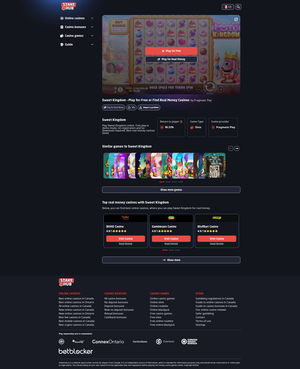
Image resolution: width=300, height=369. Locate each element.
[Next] (236, 148)
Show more (173, 260)
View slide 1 (162, 182)
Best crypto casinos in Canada (76, 325)
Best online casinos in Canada (76, 298)
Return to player (170, 121)
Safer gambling (205, 313)
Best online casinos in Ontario (76, 302)
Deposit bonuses (114, 306)
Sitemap (200, 325)
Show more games (171, 189)
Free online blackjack (162, 325)
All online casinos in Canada (75, 306)
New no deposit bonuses (119, 310)
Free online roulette (161, 321)
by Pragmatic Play (201, 100)
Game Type (196, 121)
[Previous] (230, 148)
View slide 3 (175, 182)
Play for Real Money (173, 59)
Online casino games (162, 298)
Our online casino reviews (211, 310)
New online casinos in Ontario (76, 313)
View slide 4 (181, 182)
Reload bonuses (113, 313)
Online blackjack (159, 310)
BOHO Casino (115, 226)
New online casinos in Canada (76, 310)
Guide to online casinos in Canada (216, 302)
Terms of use (203, 321)
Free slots (155, 317)
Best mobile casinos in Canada (77, 321)
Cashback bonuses (115, 317)
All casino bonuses (115, 298)
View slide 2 (168, 182)
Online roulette (159, 306)
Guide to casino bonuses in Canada (216, 306)
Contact (200, 317)
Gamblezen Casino (164, 226)
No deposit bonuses (116, 302)
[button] (181, 121)
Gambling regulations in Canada (215, 298)
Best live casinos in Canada (74, 317)
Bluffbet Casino (208, 226)
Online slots (157, 302)
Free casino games (161, 313)
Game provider (220, 121)
